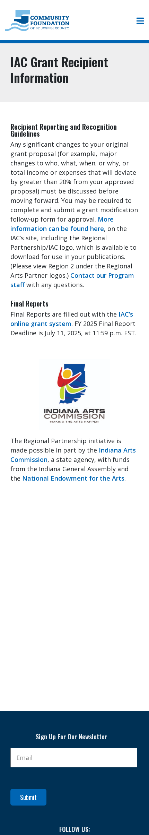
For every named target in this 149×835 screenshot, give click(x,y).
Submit (28, 797)
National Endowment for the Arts (73, 478)
